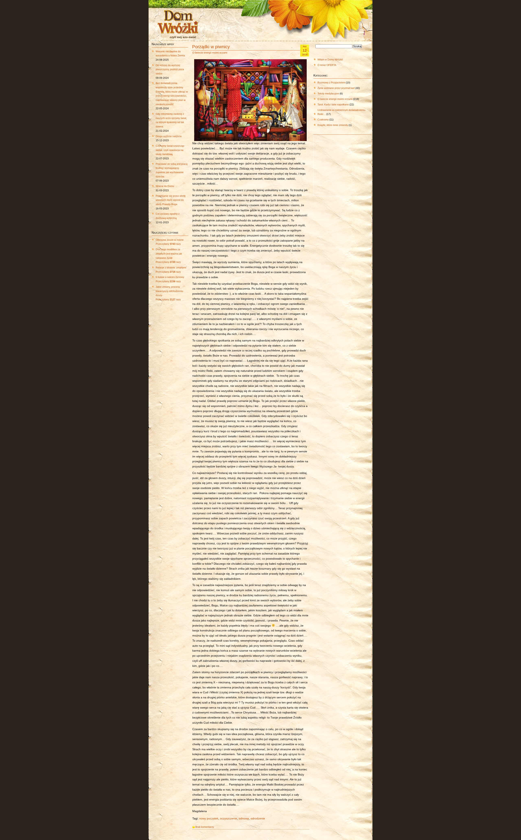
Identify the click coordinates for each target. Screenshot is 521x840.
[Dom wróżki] (178, 31)
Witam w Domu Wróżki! (330, 59)
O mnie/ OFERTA (326, 65)
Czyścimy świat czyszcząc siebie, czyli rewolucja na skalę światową (170, 150)
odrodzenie (258, 818)
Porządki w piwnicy (211, 46)
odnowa (244, 818)
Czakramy (323, 119)
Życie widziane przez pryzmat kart (336, 88)
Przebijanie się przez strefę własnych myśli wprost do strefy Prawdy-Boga (171, 200)
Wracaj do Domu (165, 186)
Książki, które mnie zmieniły (332, 125)
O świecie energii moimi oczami (209, 52)
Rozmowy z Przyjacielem (331, 82)
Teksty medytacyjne (328, 93)
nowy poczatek (208, 818)
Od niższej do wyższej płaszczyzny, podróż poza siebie (170, 69)
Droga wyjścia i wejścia (169, 136)
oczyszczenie (228, 818)
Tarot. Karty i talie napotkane (333, 104)
